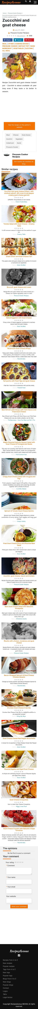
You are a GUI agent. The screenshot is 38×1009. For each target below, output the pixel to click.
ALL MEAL (6, 51)
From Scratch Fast (21, 454)
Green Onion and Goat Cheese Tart (19, 256)
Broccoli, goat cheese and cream (19, 287)
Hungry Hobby (21, 521)
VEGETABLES (18, 48)
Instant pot (10, 143)
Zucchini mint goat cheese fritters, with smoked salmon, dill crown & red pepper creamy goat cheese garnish (19, 193)
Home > (5, 13)
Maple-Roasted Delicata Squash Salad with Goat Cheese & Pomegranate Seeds (19, 443)
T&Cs (5, 994)
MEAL (4, 44)
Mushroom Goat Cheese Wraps (19, 348)
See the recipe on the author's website (19, 126)
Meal (8, 135)
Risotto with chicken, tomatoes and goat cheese (19, 642)
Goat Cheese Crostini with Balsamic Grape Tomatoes (19, 829)
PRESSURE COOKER (9, 46)
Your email (11, 887)
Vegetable (19, 139)
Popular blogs (8, 985)
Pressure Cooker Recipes (21, 295)
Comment (11, 865)
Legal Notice (7, 997)
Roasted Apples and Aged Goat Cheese (19, 769)
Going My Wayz (21, 716)
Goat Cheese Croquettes (19, 800)
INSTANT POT (24, 46)
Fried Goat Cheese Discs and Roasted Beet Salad (19, 544)
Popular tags (7, 976)
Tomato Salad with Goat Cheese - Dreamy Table (19, 225)
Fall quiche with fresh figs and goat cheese (19, 381)
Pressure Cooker (12, 147)
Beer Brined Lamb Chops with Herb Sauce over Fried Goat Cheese (19, 411)
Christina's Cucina (21, 619)
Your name (11, 877)
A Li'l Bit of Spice (21, 489)
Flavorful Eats (21, 359)
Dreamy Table (21, 234)
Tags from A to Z (9, 969)
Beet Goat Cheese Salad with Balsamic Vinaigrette (19, 607)
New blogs (7, 982)
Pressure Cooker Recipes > (15, 13)
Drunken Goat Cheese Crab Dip (19, 708)
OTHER (11, 44)
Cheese (15, 135)
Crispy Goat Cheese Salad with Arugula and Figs (19, 477)
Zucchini (9, 139)
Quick (19, 143)
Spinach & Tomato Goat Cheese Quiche (19, 511)
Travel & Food (21, 387)
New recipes (7, 963)
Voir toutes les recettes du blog (23, 163)
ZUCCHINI (29, 48)
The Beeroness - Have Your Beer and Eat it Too (21, 420)
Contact (6, 988)
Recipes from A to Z (10, 960)
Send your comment (19, 906)
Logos (5, 991)
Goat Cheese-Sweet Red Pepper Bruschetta (19, 738)
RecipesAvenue (10, 2)
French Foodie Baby (21, 201)
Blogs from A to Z (9, 979)
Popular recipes (8, 966)
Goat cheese (26, 135)
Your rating (10, 862)
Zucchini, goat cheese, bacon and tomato (19, 576)
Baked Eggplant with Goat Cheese (19, 318)
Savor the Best (21, 265)
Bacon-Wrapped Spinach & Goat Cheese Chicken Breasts (19, 676)
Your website (11, 896)
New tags (6, 972)
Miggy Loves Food (21, 806)
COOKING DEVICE (22, 44)
